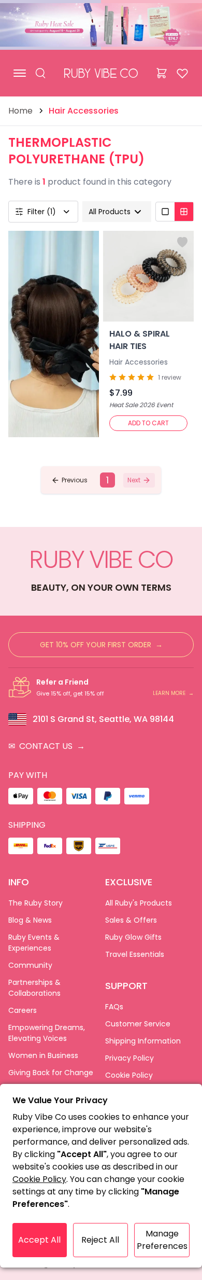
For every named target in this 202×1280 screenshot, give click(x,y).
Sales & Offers (131, 920)
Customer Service (137, 1024)
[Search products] (40, 73)
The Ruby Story (35, 903)
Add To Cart (148, 423)
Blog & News (30, 920)
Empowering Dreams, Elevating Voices (46, 1033)
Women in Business (43, 1055)
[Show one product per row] (165, 211)
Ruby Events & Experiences (34, 942)
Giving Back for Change (50, 1072)
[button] (69, 480)
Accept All (39, 1240)
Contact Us (46, 746)
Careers (22, 1010)
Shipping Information (143, 1041)
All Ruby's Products (138, 903)
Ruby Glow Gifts (133, 937)
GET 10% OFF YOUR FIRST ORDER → (101, 644)
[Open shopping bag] (161, 73)
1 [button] (107, 480)
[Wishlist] (182, 73)
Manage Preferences (162, 1240)
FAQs (114, 1006)
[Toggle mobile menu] (19, 73)
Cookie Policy (129, 1075)
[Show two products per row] (184, 211)
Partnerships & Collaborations (34, 987)
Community (30, 965)
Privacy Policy (129, 1058)
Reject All (100, 1240)
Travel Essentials (134, 954)
